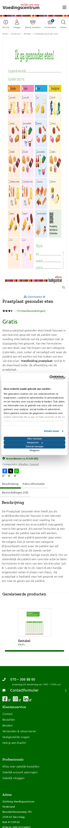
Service (6, 27)
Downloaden (37, 296)
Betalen (7, 725)
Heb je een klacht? (14, 742)
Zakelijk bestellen (33, 27)
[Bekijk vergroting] (34, 164)
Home (5, 33)
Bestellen (8, 719)
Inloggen (17, 27)
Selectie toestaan (34, 446)
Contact (7, 713)
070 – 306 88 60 (22, 679)
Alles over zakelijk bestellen (20, 766)
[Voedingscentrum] (21, 7)
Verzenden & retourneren (19, 731)
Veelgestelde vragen (16, 737)
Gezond (34, 464)
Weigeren (34, 450)
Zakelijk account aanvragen (20, 772)
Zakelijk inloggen (13, 778)
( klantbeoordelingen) (31, 310)
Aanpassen (33, 442)
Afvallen (27, 33)
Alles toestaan (34, 438)
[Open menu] (64, 7)
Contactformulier (24, 690)
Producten (16, 33)
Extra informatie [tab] (34, 483)
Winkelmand (50, 27)
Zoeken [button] (63, 27)
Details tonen (51, 431)
